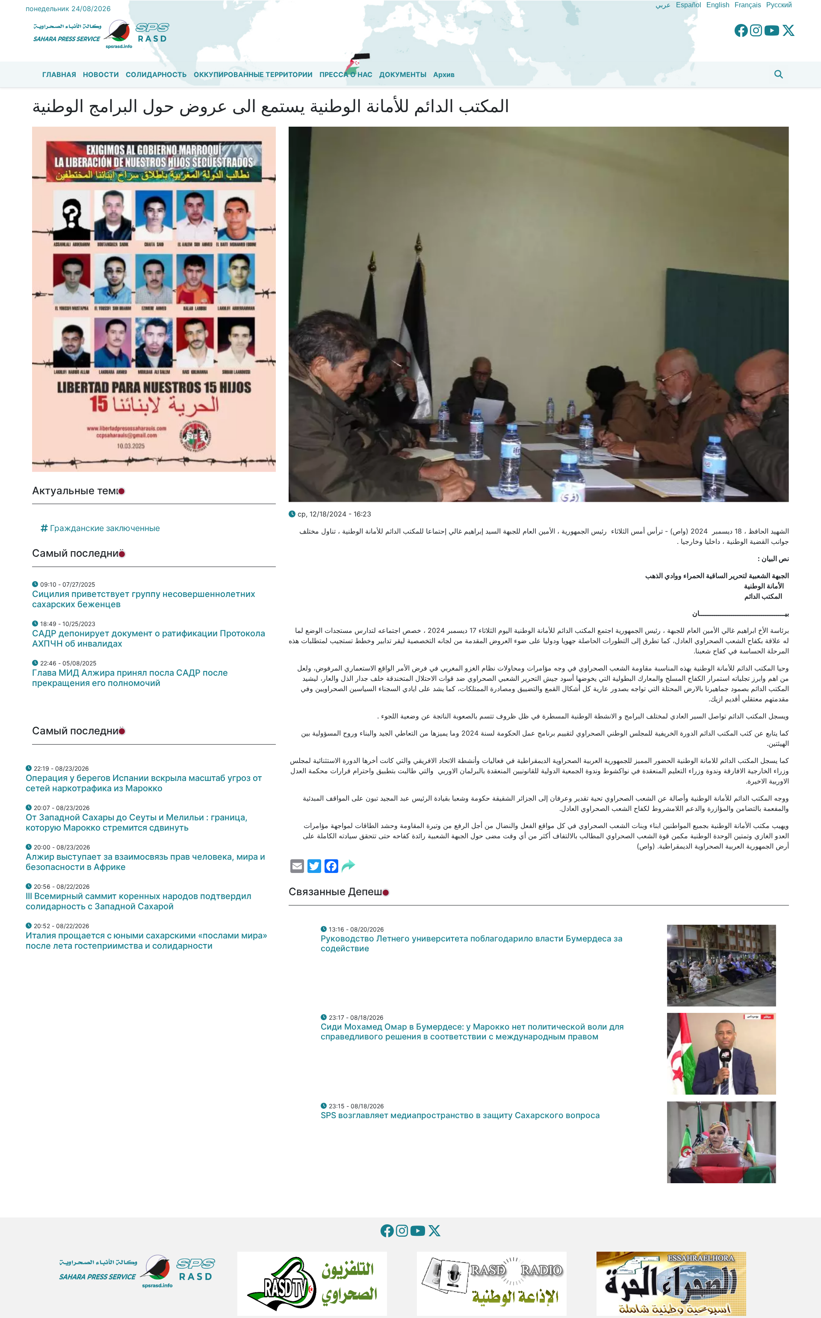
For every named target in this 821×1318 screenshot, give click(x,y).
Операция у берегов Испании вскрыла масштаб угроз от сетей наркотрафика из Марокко (144, 783)
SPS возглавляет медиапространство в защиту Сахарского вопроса (460, 1115)
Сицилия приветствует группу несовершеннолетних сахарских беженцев (143, 599)
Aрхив (444, 74)
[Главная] (104, 33)
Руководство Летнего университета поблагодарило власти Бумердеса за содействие (472, 943)
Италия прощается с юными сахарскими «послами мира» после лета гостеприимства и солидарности (146, 940)
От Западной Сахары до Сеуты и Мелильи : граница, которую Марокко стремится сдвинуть (137, 822)
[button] (779, 74)
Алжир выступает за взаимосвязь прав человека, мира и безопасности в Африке (145, 862)
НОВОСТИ (101, 74)
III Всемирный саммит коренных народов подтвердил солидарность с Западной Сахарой (138, 901)
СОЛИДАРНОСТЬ (156, 74)
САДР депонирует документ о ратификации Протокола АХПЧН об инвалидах (148, 638)
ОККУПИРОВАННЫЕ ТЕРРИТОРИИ (253, 74)
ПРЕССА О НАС (345, 74)
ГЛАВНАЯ (59, 74)
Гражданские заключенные (105, 528)
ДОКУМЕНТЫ (402, 74)
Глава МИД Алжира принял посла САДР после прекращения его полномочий (130, 678)
